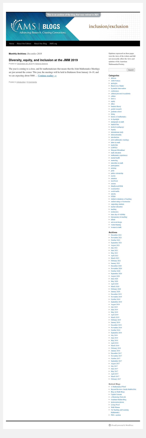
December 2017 (116, 353)
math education (116, 152)
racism (113, 176)
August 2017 (115, 363)
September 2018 (116, 332)
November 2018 (116, 327)
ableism (113, 78)
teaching (113, 209)
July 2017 (114, 366)
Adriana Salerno (41, 63)
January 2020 (115, 291)
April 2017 (114, 374)
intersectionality (116, 134)
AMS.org (53, 43)
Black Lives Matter (117, 86)
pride (112, 170)
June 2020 (114, 278)
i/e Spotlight (115, 119)
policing (113, 168)
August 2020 (115, 276)
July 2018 (114, 335)
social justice (115, 188)
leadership (114, 145)
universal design (116, 222)
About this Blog (40, 43)
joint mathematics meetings (120, 140)
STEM (113, 196)
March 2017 (115, 376)
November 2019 (116, 296)
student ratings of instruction (120, 201)
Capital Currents (116, 394)
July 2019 (114, 307)
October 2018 (115, 330)
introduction (21, 82)
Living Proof (115, 404)
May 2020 (114, 281)
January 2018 (115, 350)
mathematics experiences (119, 155)
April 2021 (114, 255)
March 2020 (115, 286)
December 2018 (116, 325)
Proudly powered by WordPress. (122, 425)
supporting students (117, 204)
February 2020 (116, 289)
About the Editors (24, 43)
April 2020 (114, 284)
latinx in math (115, 142)
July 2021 (114, 248)
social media (115, 191)
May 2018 (114, 340)
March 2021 (115, 258)
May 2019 (114, 312)
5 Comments (32, 82)
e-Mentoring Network (118, 397)
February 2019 (116, 320)
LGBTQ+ (114, 147)
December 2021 (116, 235)
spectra (113, 194)
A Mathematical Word (118, 386)
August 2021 (115, 245)
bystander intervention (118, 88)
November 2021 (116, 237)
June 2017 (114, 368)
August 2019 (115, 304)
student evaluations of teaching (121, 199)
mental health (115, 158)
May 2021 (114, 253)
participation (115, 165)
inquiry (113, 129)
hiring (113, 114)
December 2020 (116, 266)
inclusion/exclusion (117, 402)
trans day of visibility (118, 214)
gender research (116, 109)
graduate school (116, 111)
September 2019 (116, 302)
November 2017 (116, 356)
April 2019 (114, 314)
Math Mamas (115, 407)
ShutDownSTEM (117, 186)
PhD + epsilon (116, 415)
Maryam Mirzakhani (118, 150)
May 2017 (114, 371)
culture (113, 96)
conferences (115, 91)
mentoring (114, 160)
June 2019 (114, 309)
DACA (113, 98)
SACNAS (114, 181)
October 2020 (115, 271)
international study (117, 132)
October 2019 (115, 299)
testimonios (115, 212)
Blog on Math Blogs (118, 392)
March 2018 (115, 345)
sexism (113, 183)
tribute (113, 219)
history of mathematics (118, 116)
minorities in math (117, 163)
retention (114, 178)
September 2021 (116, 242)
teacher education (116, 206)
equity (113, 101)
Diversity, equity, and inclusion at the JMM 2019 (43, 60)
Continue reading (47, 75)
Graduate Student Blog (118, 399)
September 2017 (116, 361)
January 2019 (115, 322)
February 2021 (116, 260)
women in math (116, 227)
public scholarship (117, 173)
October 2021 (115, 240)
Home (11, 43)
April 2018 (114, 343)
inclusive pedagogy (117, 127)
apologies (114, 83)
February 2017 (116, 379)
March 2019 (115, 317)
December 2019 (116, 294)
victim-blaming (116, 224)
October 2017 (115, 358)
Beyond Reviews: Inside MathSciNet (123, 389)
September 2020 (116, 273)
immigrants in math (117, 122)
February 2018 (116, 348)
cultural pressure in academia (120, 93)
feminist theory (116, 106)
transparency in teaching (119, 217)
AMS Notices (115, 80)
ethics (113, 104)
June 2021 (114, 250)
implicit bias (115, 124)
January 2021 (115, 263)
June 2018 (114, 338)
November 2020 (116, 268)
